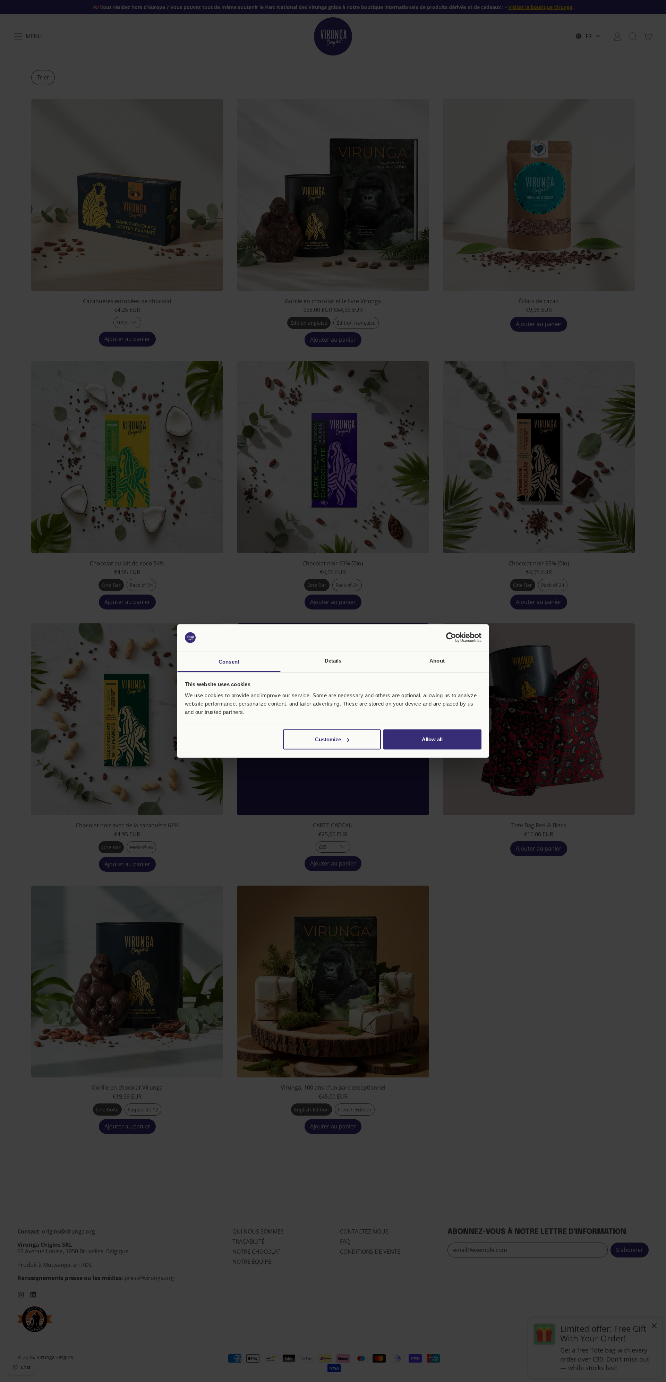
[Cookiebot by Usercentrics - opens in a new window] (451, 637)
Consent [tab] (229, 661)
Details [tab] (333, 660)
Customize (328, 739)
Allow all (432, 739)
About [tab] (437, 660)
